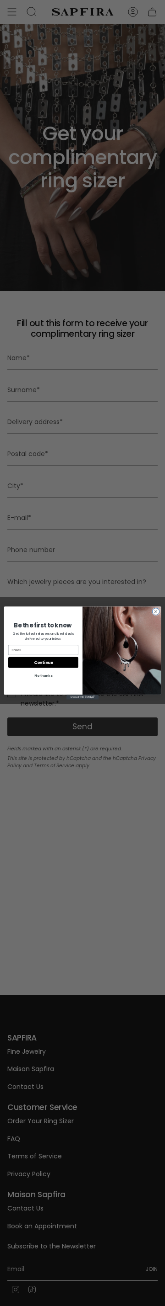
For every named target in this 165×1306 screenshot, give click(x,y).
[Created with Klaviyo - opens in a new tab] (82, 697)
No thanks (43, 675)
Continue (43, 662)
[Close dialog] (155, 611)
